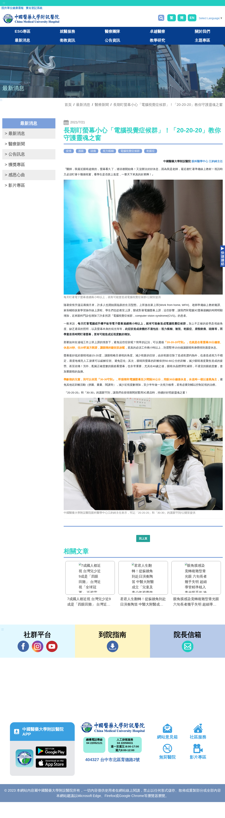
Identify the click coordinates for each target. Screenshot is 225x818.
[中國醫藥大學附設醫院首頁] (30, 18)
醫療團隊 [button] (112, 31)
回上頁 (143, 538)
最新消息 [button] (22, 40)
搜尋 (161, 18)
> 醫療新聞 (15, 144)
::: (4, 2)
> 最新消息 (15, 133)
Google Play (51, 752)
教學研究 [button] (157, 40)
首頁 (68, 105)
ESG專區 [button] (22, 31)
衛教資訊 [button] (67, 40)
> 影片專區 (15, 185)
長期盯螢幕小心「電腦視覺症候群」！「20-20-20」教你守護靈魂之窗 (168, 105)
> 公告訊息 (15, 154)
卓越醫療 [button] (157, 31)
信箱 (187, 646)
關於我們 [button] (202, 31)
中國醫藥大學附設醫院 (112, 727)
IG (37, 646)
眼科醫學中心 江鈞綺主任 (207, 161)
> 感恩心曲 (15, 175)
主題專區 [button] (202, 40)
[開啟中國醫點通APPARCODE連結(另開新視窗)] (24, 758)
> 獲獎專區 (15, 164)
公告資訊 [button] (112, 40)
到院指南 (112, 646)
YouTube (52, 646)
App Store (51, 764)
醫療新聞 (102, 105)
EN (192, 18)
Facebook (23, 646)
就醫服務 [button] (67, 31)
